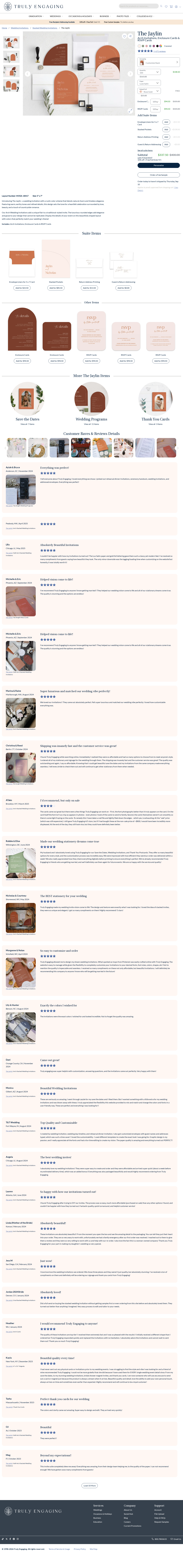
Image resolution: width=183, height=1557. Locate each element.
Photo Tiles (123, 16)
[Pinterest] (15, 1539)
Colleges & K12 (144, 16)
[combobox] (141, 6)
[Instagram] (19, 1539)
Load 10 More (90, 1485)
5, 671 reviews (159, 51)
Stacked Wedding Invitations (45, 28)
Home (4, 28)
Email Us (177, 1539)
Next (130, 74)
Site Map (93, 1549)
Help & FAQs (159, 1518)
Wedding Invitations (20, 28)
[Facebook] (11, 1539)
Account (158, 1510)
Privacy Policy (80, 1549)
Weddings (55, 16)
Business (104, 16)
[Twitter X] (8, 1539)
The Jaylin (9, 506)
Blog (126, 1518)
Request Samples (161, 1522)
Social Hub (128, 1514)
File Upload (159, 1514)
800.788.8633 (161, 1539)
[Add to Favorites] (124, 36)
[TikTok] (4, 1539)
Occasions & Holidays (80, 16)
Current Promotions (132, 1526)
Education (97, 1522)
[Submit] (161, 6)
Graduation (35, 16)
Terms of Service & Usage (59, 1549)
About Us (128, 1510)
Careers (127, 1522)
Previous (27, 74)
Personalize (159, 165)
